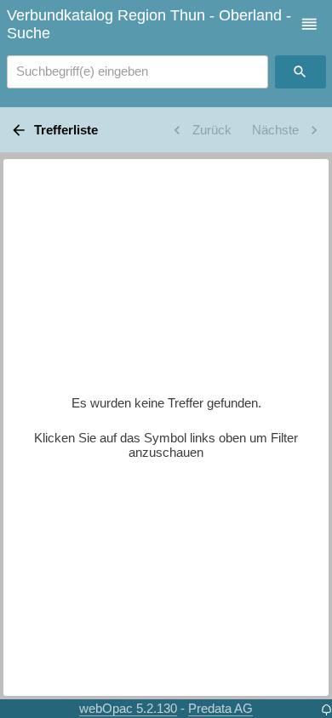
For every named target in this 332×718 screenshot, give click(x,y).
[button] (309, 24)
